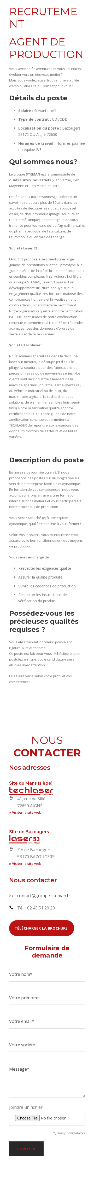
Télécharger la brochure (42, 928)
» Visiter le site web (25, 812)
